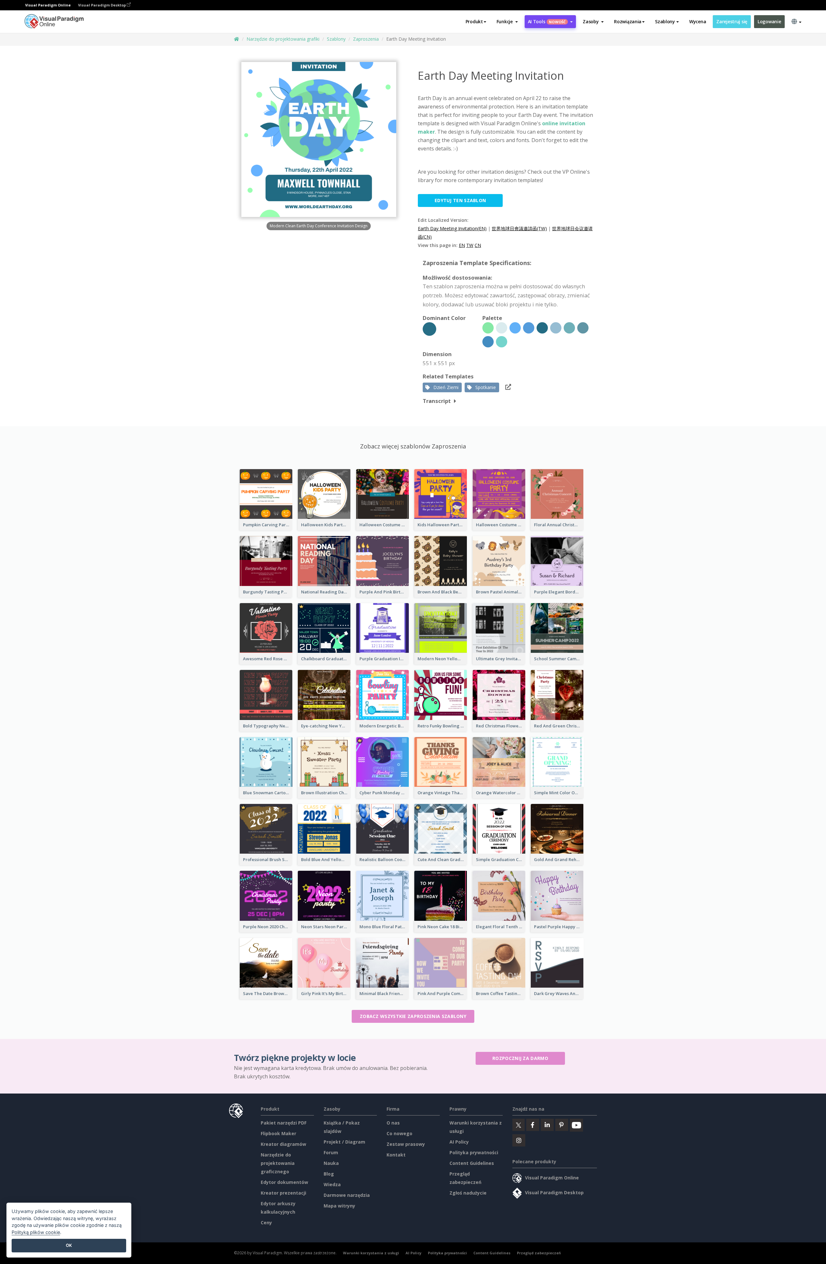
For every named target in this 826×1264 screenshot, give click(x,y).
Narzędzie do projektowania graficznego (278, 1163)
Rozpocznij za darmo (520, 1058)
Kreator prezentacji (283, 1193)
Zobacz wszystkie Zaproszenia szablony (413, 1016)
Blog (329, 1174)
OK (69, 1245)
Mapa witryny (339, 1206)
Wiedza (332, 1184)
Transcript (437, 401)
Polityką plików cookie (36, 1232)
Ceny (266, 1222)
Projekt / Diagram (344, 1142)
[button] (507, 21)
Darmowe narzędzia (347, 1195)
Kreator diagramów (283, 1144)
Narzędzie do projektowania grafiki (283, 39)
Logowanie (769, 21)
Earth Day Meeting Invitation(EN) (452, 228)
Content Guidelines (471, 1163)
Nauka (331, 1163)
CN (478, 245)
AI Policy (459, 1142)
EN (462, 245)
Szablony (336, 39)
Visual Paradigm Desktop (102, 5)
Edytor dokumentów (284, 1182)
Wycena (697, 21)
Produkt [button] (474, 21)
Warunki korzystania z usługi (371, 1252)
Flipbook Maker (278, 1133)
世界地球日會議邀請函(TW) (519, 228)
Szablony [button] (665, 21)
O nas (393, 1123)
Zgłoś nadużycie (468, 1193)
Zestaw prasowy (406, 1144)
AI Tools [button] (547, 21)
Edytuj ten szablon (460, 200)
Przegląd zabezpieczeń (539, 1252)
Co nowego (399, 1133)
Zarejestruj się (731, 21)
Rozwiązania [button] (627, 21)
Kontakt (396, 1155)
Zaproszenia (366, 39)
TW (469, 245)
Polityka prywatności (473, 1152)
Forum (331, 1152)
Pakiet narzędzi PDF (284, 1123)
